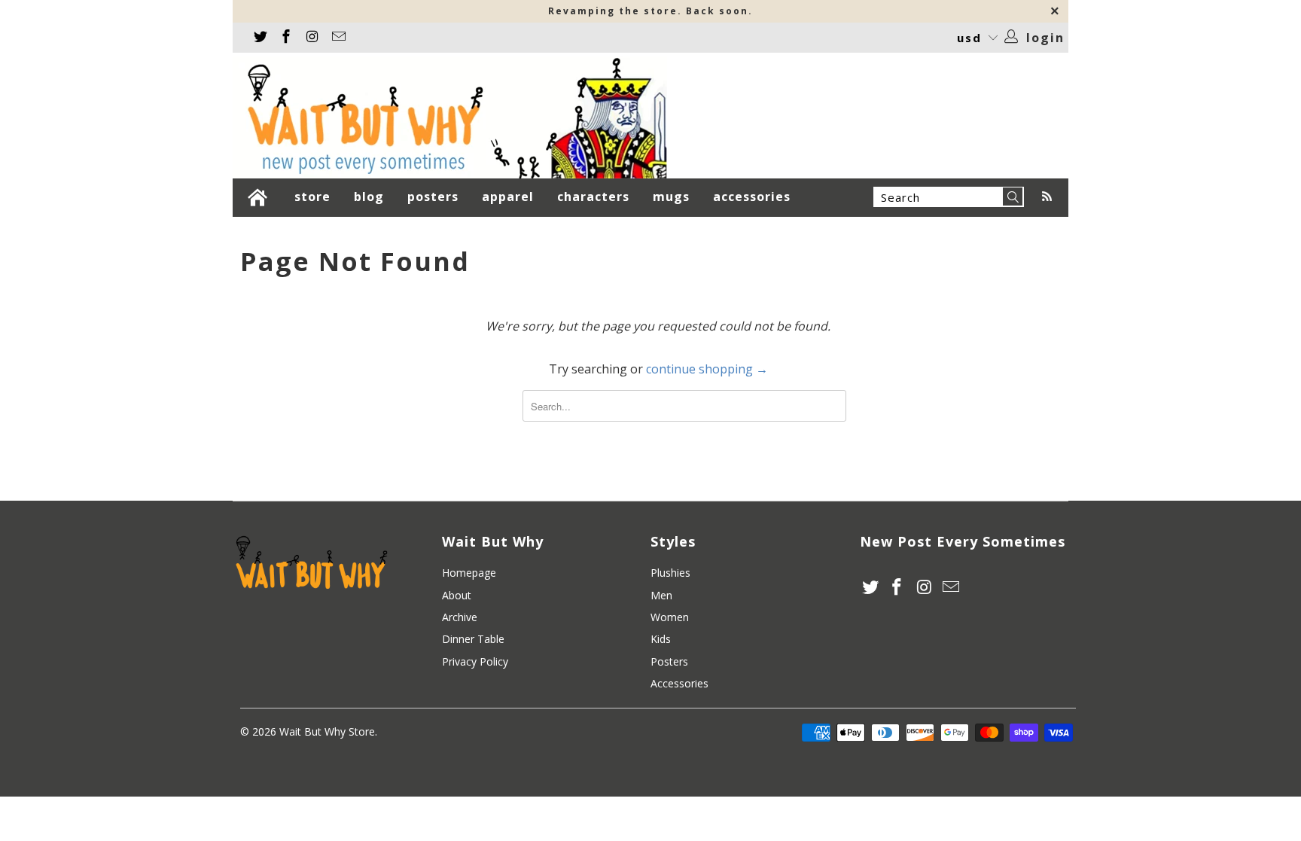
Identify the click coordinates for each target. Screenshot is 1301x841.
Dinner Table (473, 639)
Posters (434, 196)
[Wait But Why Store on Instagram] (311, 37)
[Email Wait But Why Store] (338, 37)
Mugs (677, 196)
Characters (595, 196)
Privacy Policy (475, 661)
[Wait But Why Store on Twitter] (259, 37)
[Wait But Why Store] (450, 117)
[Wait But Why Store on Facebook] (286, 37)
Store (318, 196)
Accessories (753, 196)
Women (669, 617)
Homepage (469, 572)
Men (661, 595)
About (456, 595)
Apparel (510, 196)
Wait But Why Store (327, 731)
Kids (660, 639)
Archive (459, 617)
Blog (371, 196)
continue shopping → (707, 369)
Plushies (670, 572)
